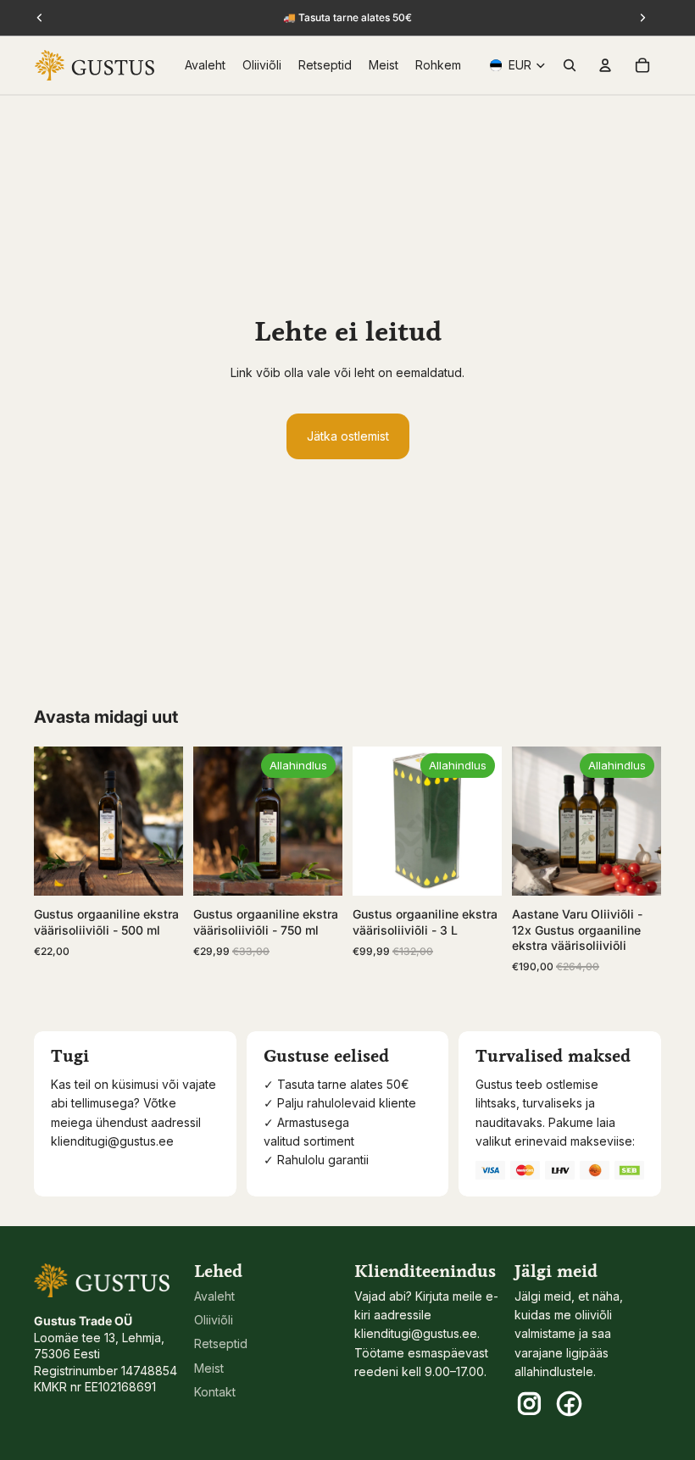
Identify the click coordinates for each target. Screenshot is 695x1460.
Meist (209, 1368)
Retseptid (220, 1343)
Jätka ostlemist (348, 436)
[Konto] (605, 65)
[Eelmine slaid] (52, 821)
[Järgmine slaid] (164, 821)
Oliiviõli (213, 1320)
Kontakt (215, 1392)
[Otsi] (569, 65)
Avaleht (214, 1296)
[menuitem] (438, 65)
